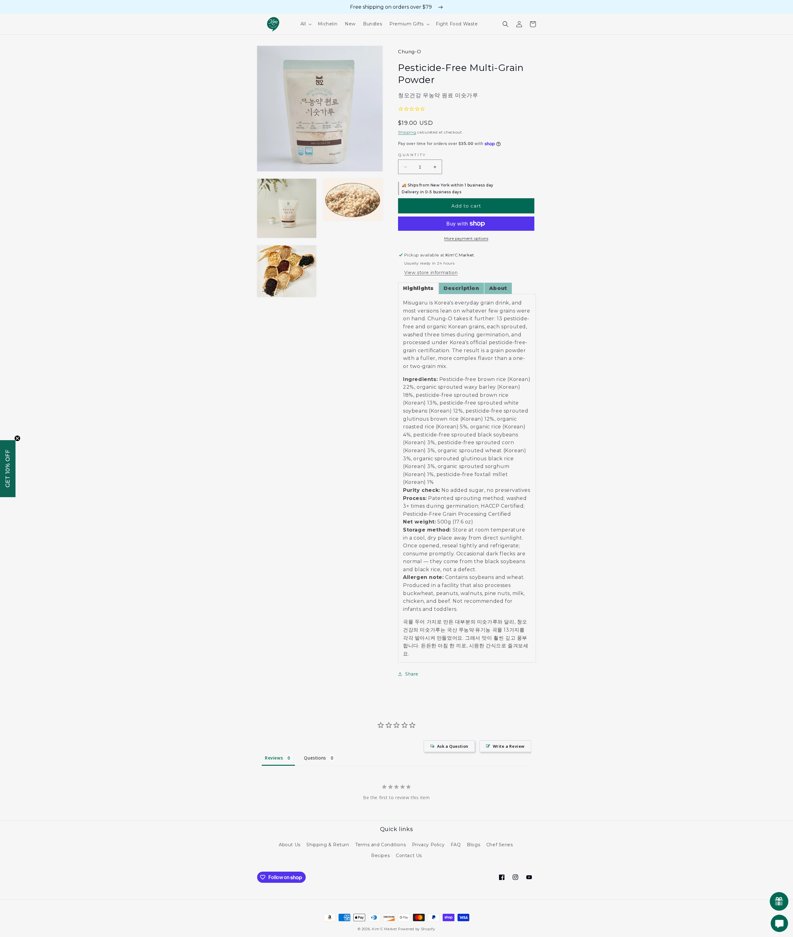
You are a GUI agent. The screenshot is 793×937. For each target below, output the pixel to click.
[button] (305, 23)
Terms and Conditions (380, 844)
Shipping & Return (327, 844)
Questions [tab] (315, 758)
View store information (431, 272)
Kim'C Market (384, 929)
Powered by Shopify (416, 929)
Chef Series (499, 844)
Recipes (380, 855)
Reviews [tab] (274, 758)
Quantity (412, 154)
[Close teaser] (17, 438)
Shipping (407, 132)
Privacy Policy (428, 844)
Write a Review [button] (509, 746)
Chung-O (409, 52)
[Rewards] (779, 901)
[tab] (418, 288)
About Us (289, 844)
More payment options (466, 238)
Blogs (473, 844)
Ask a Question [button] (452, 746)
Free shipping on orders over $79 (391, 7)
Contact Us (409, 855)
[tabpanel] (467, 478)
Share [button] (411, 674)
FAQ (456, 844)
